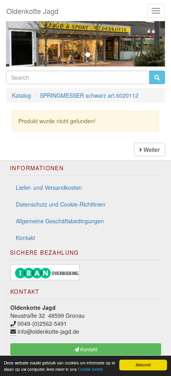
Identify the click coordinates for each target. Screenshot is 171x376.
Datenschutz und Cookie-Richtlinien (60, 204)
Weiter (151, 150)
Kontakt (25, 238)
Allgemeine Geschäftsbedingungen (60, 221)
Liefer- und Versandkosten (49, 187)
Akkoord (143, 365)
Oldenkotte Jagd (32, 11)
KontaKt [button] (88, 349)
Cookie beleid (90, 369)
